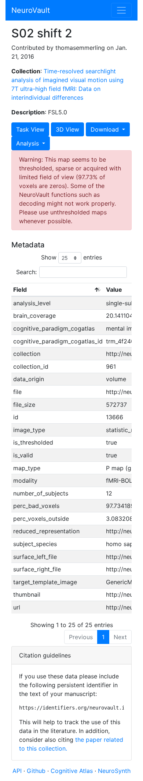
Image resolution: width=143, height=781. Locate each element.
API (17, 770)
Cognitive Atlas (73, 770)
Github (37, 770)
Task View (30, 129)
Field (20, 289)
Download (106, 129)
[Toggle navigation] (121, 10)
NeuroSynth (114, 770)
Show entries (71, 257)
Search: (26, 272)
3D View (67, 129)
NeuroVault (30, 10)
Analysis (28, 143)
